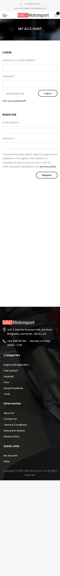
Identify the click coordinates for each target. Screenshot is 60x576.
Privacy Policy (11, 436)
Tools (7, 394)
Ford (6, 382)
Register (47, 175)
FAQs (7, 461)
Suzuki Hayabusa (13, 388)
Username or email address (19, 60)
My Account (11, 455)
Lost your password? (14, 101)
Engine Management (16, 364)
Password (8, 76)
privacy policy (48, 166)
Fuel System (11, 370)
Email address (11, 122)
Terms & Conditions (15, 424)
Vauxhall (8, 376)
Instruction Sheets (14, 430)
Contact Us (10, 419)
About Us (9, 413)
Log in (48, 93)
